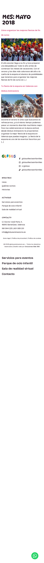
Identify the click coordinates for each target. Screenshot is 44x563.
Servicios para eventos (17, 258)
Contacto (8, 274)
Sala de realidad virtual (17, 268)
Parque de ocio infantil (17, 263)
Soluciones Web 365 (32, 247)
